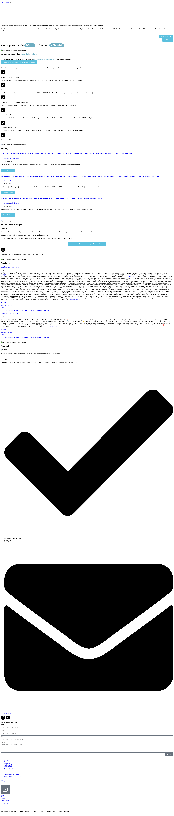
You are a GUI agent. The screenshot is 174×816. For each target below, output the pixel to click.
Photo (4, 302)
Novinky (6, 158)
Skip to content (5, 2)
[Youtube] (8, 718)
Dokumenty (7, 763)
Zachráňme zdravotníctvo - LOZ (10, 267)
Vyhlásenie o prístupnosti (11, 774)
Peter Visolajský (129, 276)
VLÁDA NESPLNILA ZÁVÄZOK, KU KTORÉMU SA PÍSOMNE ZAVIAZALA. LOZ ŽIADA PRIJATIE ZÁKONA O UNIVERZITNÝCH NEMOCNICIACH (51, 198)
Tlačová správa (14, 158)
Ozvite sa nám (8, 768)
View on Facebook (6, 305)
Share (3, 307)
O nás (6, 762)
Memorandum (8, 766)
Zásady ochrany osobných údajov (14, 776)
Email (2, 730)
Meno (2, 724)
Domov (6, 760)
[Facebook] (3, 718)
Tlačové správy (8, 765)
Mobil (3, 736)
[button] (87, 36)
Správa (3, 742)
